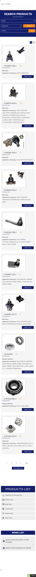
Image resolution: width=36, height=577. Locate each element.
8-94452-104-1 (10, 66)
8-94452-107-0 (10, 314)
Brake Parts (8, 518)
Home (3, 4)
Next (26, 463)
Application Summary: (15, 73)
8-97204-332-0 (10, 436)
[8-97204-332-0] (13, 425)
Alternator (5, 441)
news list (18, 532)
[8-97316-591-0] (13, 387)
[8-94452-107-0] (13, 303)
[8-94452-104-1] (13, 54)
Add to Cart (27, 76)
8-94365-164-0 (10, 153)
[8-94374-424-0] (13, 92)
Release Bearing (7, 359)
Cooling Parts (9, 509)
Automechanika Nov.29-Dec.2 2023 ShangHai (17, 541)
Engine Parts (9, 513)
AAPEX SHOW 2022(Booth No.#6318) (18, 548)
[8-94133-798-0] (13, 221)
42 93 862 (8, 354)
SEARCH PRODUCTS (18, 14)
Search (9, 4)
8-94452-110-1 (10, 274)
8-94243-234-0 (10, 190)
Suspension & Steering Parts (13, 495)
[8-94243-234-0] (13, 179)
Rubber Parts (9, 499)
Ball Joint (5, 70)
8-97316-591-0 (10, 399)
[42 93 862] (13, 343)
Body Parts (8, 504)
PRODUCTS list (18, 489)
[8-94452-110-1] (13, 263)
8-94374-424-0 (10, 103)
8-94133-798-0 (10, 232)
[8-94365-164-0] (13, 141)
